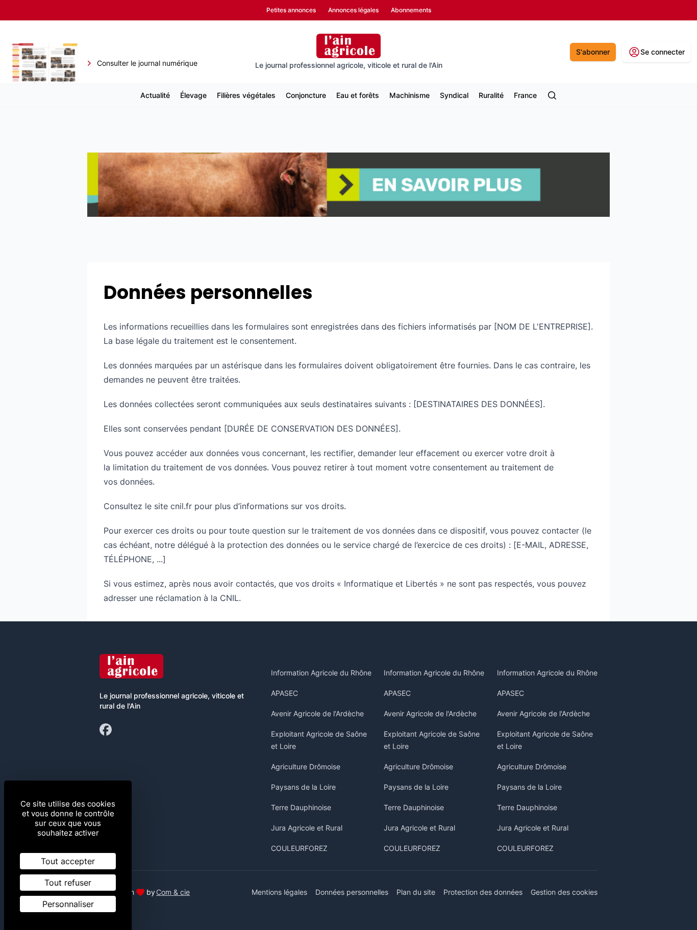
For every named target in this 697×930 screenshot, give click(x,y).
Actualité (155, 95)
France (525, 95)
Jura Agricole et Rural (306, 827)
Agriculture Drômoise (305, 766)
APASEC (284, 693)
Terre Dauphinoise (301, 807)
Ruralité (491, 95)
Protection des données (482, 892)
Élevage (193, 95)
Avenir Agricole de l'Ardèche (317, 713)
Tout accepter (68, 861)
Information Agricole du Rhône (321, 672)
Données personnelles (351, 892)
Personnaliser (68, 904)
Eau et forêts (357, 95)
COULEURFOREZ (299, 848)
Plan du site (415, 892)
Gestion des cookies (564, 892)
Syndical (454, 95)
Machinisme (409, 95)
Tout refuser (67, 882)
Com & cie (173, 891)
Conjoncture (306, 95)
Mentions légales (279, 892)
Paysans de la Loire (303, 787)
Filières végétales (246, 95)
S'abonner (593, 51)
